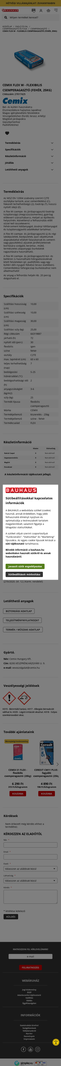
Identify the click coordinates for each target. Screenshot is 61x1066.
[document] (30, 532)
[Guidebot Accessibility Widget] (56, 1042)
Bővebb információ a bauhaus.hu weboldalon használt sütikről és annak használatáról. (28, 553)
